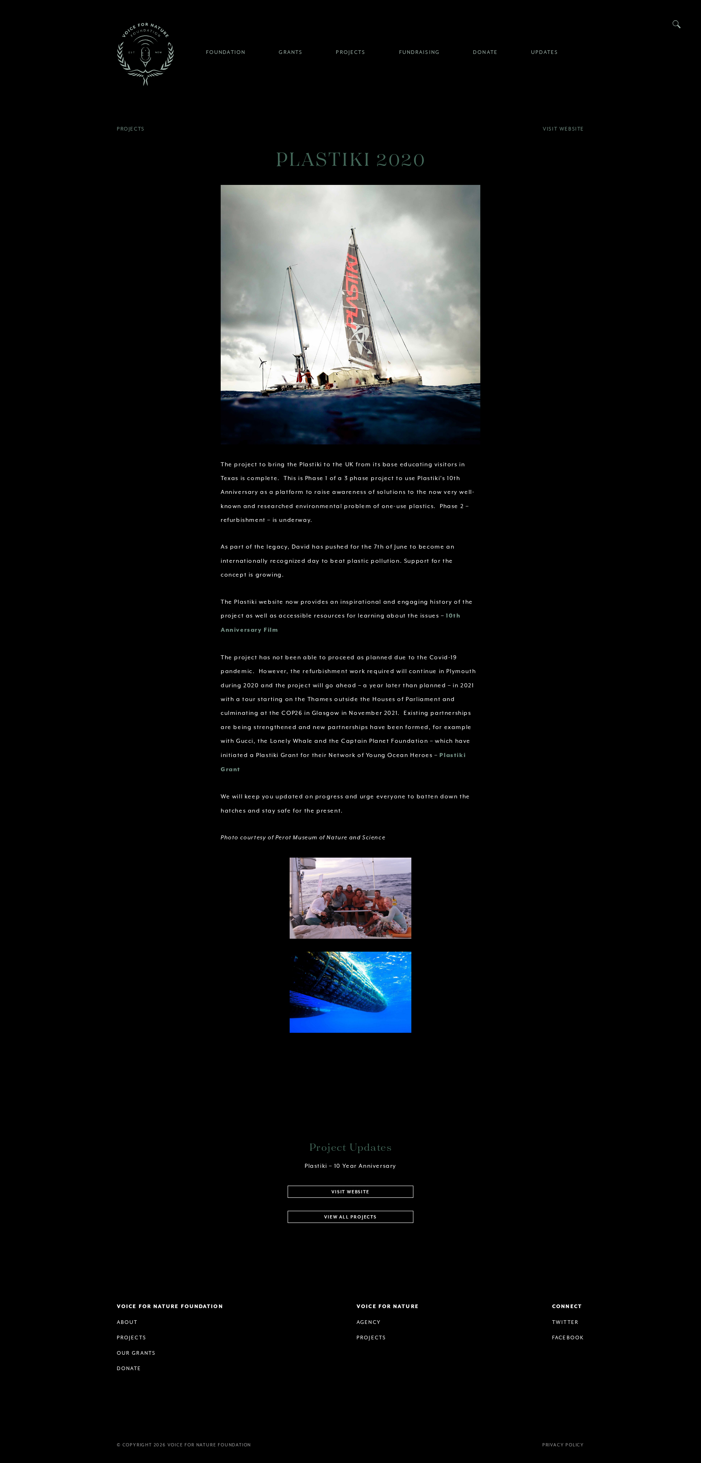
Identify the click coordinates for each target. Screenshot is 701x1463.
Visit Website (563, 129)
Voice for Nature (388, 1307)
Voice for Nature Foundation (145, 54)
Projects (131, 129)
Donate (129, 1368)
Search (677, 24)
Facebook (568, 1338)
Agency (369, 1322)
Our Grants (136, 1353)
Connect (567, 1307)
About (127, 1322)
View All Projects (350, 1217)
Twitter (565, 1322)
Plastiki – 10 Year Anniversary (350, 1166)
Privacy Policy (563, 1444)
